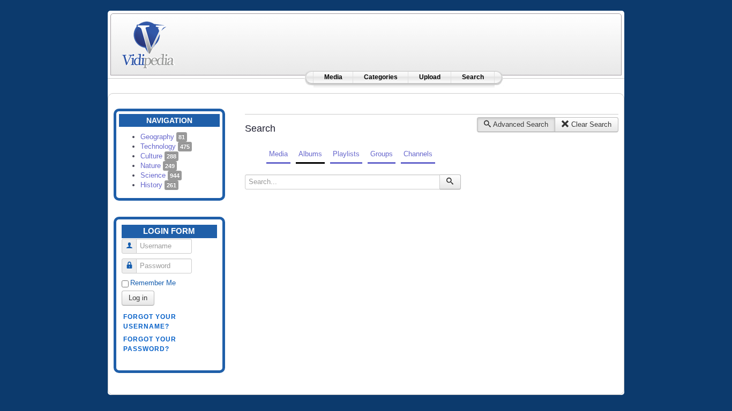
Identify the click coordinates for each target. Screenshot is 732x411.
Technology (165, 146)
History (158, 185)
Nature (157, 166)
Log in (138, 298)
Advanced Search (519, 124)
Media (333, 77)
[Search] (450, 181)
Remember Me (153, 283)
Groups (381, 154)
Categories (381, 77)
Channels (418, 154)
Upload (429, 77)
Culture (158, 156)
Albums (310, 154)
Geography (162, 137)
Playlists (346, 154)
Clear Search (590, 124)
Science (160, 175)
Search (473, 77)
